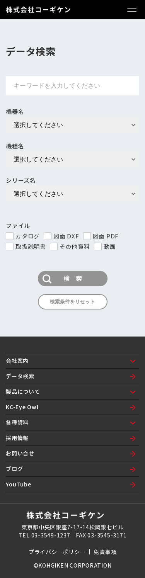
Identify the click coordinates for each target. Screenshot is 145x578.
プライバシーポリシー (57, 551)
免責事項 (105, 551)
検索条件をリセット (72, 301)
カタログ (27, 236)
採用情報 (17, 438)
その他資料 (75, 246)
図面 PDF (106, 236)
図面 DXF (66, 236)
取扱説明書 (30, 246)
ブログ (14, 469)
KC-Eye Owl (22, 407)
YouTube (18, 484)
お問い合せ (20, 453)
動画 (110, 246)
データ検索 (20, 376)
